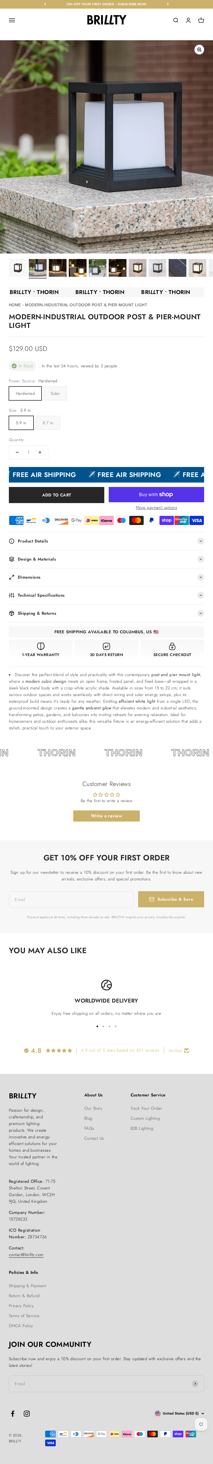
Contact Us (94, 1138)
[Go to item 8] (157, 268)
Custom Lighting (145, 1118)
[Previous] (45, 4)
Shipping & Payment (27, 1286)
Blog (88, 1118)
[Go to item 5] (97, 268)
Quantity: (17, 440)
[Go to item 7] (137, 268)
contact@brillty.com (26, 1255)
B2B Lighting (142, 1128)
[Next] (168, 4)
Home (15, 305)
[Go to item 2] (38, 268)
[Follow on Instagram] (27, 1413)
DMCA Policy (21, 1326)
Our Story (93, 1108)
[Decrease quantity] (17, 452)
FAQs (89, 1128)
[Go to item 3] (58, 268)
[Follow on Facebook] (12, 1413)
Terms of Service (24, 1316)
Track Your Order (146, 1108)
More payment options (156, 507)
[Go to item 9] (177, 268)
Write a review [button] (106, 816)
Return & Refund (24, 1296)
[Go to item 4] (78, 268)
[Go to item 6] (117, 268)
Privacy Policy (21, 1306)
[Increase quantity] (40, 452)
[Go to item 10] (197, 268)
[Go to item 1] (18, 268)
